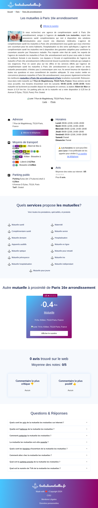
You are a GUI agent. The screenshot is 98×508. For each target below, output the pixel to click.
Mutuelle (49, 312)
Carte (44, 102)
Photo (53, 102)
